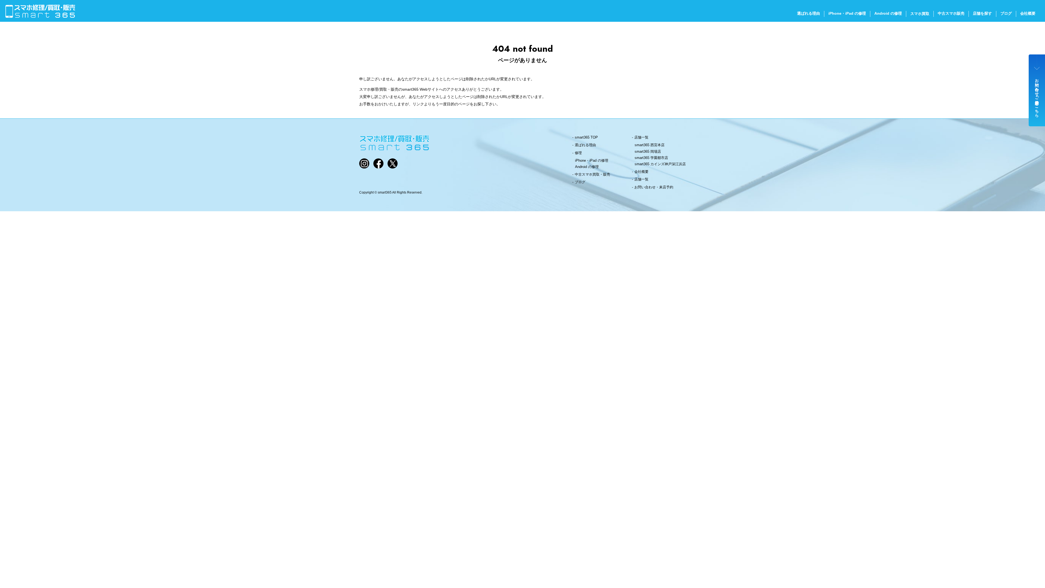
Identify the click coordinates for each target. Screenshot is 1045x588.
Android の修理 (888, 13)
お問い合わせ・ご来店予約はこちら (1037, 95)
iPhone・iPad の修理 (847, 13)
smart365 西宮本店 (650, 145)
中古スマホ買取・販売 (592, 174)
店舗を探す (982, 13)
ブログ (1006, 13)
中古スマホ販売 (951, 13)
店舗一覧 (641, 137)
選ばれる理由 (808, 13)
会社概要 (1027, 13)
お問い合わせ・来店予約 (653, 187)
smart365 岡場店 (648, 151)
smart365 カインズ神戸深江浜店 (660, 164)
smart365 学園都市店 (651, 158)
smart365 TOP (586, 137)
